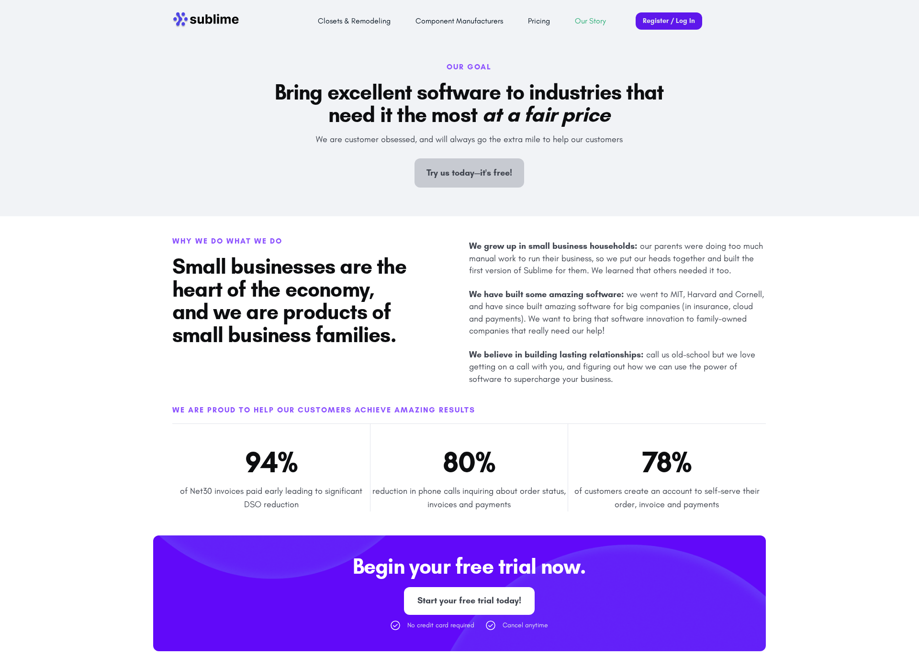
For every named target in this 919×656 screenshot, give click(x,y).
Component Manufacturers (459, 20)
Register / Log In (669, 21)
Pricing (539, 20)
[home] (208, 21)
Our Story (590, 20)
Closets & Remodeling (354, 20)
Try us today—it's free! (469, 172)
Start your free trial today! (469, 600)
